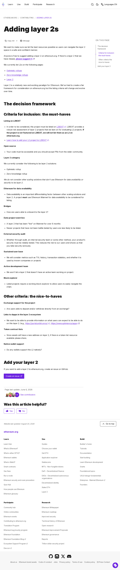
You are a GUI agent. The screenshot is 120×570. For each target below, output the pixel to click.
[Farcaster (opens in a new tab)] (57, 556)
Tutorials (83, 449)
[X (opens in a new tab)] (63, 556)
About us (13, 562)
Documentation (86, 453)
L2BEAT (61, 127)
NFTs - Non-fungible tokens (52, 467)
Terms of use (77, 562)
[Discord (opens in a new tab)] (69, 556)
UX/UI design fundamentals (90, 476)
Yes (11, 411)
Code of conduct (45, 562)
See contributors (27, 394)
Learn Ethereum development (91, 462)
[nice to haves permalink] (3, 296)
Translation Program (11, 526)
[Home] (3, 4)
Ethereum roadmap (49, 512)
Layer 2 (10, 79)
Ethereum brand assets (28, 562)
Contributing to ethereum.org (15, 521)
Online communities (11, 512)
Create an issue (15, 377)
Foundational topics (87, 471)
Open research (48, 526)
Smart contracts (10, 467)
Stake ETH (46, 487)
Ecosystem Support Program (16, 544)
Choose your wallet (49, 449)
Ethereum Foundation (12, 535)
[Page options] (16, 41)
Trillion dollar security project (53, 544)
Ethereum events (10, 517)
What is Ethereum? (11, 449)
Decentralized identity (50, 483)
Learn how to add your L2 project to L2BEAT (28, 140)
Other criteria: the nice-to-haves (105, 61)
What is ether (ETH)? (12, 453)
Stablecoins (46, 462)
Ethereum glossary (11, 494)
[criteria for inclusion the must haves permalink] (3, 114)
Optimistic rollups (14, 70)
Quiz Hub (7, 485)
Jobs (56, 562)
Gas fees (7, 471)
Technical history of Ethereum (53, 521)
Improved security (49, 517)
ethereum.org (10, 18)
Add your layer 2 (104, 66)
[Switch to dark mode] (97, 4)
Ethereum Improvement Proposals (55, 530)
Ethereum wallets (10, 458)
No (23, 411)
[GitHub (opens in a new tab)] (51, 556)
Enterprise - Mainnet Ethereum (92, 480)
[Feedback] (115, 565)
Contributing (27, 18)
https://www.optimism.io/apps (65, 323)
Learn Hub (8, 444)
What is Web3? (9, 462)
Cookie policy (89, 562)
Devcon (8, 548)
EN (110, 4)
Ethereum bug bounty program (15, 530)
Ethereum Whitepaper (50, 507)
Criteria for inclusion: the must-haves (106, 54)
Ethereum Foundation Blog (15, 539)
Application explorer (50, 458)
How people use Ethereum (14, 489)
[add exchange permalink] (3, 362)
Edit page (25, 41)
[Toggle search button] (92, 4)
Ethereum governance (50, 535)
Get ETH (45, 453)
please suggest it (25, 59)
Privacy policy (64, 562)
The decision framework (103, 47)
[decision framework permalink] (3, 103)
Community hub (10, 507)
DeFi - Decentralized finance (53, 471)
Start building (85, 458)
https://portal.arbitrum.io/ (37, 323)
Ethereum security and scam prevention (19, 480)
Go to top (110, 424)
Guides (44, 444)
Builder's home (86, 444)
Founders (83, 485)
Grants (82, 467)
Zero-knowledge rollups (17, 75)
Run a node (8, 476)
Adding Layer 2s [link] (44, 18)
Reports (45, 539)
